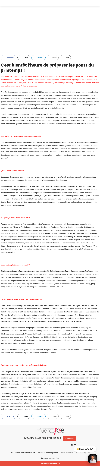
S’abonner (69, 438)
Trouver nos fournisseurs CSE (22, 453)
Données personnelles (50, 458)
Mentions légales (83, 453)
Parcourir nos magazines (48, 453)
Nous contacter (67, 453)
